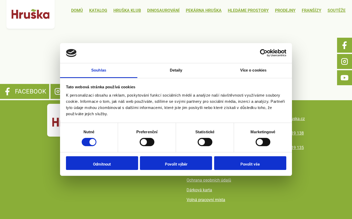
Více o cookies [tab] (253, 70)
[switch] (147, 142)
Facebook (344, 45)
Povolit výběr (176, 164)
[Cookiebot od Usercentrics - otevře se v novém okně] (263, 53)
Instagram (344, 61)
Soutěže (337, 10)
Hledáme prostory (248, 10)
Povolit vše (250, 164)
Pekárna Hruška (204, 10)
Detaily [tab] (176, 70)
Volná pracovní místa (206, 199)
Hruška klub (127, 10)
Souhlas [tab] (98, 70)
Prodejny (285, 10)
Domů (77, 10)
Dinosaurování (163, 10)
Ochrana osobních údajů (209, 180)
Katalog (98, 10)
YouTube (344, 77)
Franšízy (311, 10)
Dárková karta (199, 189)
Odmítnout (102, 164)
